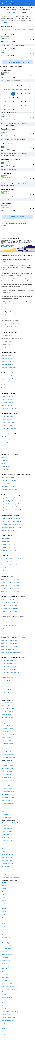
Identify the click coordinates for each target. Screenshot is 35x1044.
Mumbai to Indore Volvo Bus (9, 626)
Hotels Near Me (6, 977)
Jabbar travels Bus (6, 846)
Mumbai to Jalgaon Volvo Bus (9, 608)
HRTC (3, 897)
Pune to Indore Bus (6, 399)
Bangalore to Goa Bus (7, 711)
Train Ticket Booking (7, 954)
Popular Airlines (6, 980)
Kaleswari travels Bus (7, 854)
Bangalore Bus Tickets (7, 765)
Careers (4, 1008)
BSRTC (4, 917)
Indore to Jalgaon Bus (7, 382)
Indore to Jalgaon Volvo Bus (9, 605)
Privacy (4, 1003)
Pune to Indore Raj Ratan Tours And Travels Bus (15, 521)
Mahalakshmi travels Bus (8, 857)
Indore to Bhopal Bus (7, 416)
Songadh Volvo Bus (6, 690)
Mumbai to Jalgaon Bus (8, 385)
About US (4, 994)
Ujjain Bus (4, 457)
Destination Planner (7, 960)
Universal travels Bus (7, 834)
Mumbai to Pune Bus (7, 751)
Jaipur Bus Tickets (6, 812)
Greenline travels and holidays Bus (10, 823)
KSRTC (4, 911)
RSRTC (4, 909)
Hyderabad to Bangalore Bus (9, 726)
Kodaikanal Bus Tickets (8, 803)
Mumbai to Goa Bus (7, 714)
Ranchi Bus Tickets (6, 817)
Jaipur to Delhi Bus (6, 705)
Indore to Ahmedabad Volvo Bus (10, 672)
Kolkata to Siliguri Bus (7, 743)
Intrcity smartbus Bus (7, 860)
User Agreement (6, 1000)
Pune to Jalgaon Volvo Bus (9, 599)
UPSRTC (4, 888)
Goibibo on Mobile (6, 1014)
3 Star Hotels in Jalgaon (8, 544)
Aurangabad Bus (6, 440)
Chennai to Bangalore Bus (8, 734)
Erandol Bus (4, 449)
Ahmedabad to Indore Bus (8, 408)
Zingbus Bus (5, 843)
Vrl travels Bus (5, 837)
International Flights (7, 945)
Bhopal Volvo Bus (6, 687)
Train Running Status (7, 966)
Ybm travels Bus (6, 866)
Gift (3, 1031)
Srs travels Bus (5, 851)
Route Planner (5, 957)
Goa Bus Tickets (6, 762)
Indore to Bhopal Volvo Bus (9, 660)
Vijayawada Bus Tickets (8, 797)
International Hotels (7, 940)
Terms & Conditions (7, 997)
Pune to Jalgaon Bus (7, 376)
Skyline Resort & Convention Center (11, 559)
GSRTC (4, 906)
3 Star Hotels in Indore (7, 571)
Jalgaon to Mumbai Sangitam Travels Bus (13, 504)
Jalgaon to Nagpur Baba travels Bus (11, 501)
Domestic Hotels (6, 937)
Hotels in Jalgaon (6, 541)
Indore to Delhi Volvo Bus (8, 669)
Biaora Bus (4, 469)
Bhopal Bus (4, 460)
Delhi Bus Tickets (6, 774)
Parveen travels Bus (7, 828)
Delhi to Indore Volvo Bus (8, 629)
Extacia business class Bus (8, 863)
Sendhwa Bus (5, 466)
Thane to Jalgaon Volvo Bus (9, 611)
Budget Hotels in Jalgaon (8, 550)
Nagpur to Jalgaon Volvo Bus (9, 602)
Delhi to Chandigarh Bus (8, 720)
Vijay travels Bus (6, 872)
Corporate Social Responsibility (10, 1011)
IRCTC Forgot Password (8, 986)
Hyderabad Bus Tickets (7, 768)
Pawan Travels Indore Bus (8, 480)
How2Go (4, 1034)
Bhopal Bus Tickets (6, 814)
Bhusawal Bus (5, 443)
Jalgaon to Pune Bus (7, 355)
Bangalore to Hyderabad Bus (9, 728)
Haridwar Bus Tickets (7, 806)
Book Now (4, 269)
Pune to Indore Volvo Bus (8, 623)
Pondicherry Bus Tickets (8, 791)
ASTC (3, 903)
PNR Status (5, 969)
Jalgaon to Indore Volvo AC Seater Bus (12, 591)
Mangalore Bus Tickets (7, 800)
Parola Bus (4, 446)
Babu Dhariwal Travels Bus (9, 489)
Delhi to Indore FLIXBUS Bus (9, 530)
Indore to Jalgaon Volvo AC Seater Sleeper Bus (14, 582)
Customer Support (6, 1005)
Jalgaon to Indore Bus (7, 361)
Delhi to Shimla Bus (7, 740)
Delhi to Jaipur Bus (6, 731)
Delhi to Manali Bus (7, 702)
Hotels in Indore (5, 568)
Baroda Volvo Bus (6, 681)
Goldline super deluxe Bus (8, 869)
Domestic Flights (6, 943)
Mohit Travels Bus (6, 483)
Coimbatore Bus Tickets (8, 780)
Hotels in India (5, 974)
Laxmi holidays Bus (7, 875)
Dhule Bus (4, 437)
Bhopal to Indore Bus (7, 396)
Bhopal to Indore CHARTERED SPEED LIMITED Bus (16, 518)
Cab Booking (5, 951)
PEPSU (4, 920)
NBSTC (4, 929)
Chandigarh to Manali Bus (8, 757)
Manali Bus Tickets (6, 786)
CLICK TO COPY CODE (8, 247)
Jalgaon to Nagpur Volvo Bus (9, 649)
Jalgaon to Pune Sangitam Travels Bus (12, 498)
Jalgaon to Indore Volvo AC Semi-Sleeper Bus (14, 585)
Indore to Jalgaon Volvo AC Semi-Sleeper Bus (14, 588)
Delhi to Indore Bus (6, 405)
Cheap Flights (5, 963)
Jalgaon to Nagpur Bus (7, 365)
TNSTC (4, 885)
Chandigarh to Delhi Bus (8, 708)
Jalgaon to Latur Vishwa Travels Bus (11, 510)
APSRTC (4, 883)
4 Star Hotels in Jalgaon (8, 547)
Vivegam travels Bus (7, 831)
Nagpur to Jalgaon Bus (7, 379)
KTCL (3, 926)
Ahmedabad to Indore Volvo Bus (10, 632)
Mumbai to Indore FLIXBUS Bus (10, 524)
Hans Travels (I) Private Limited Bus (11, 477)
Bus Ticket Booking (6, 948)
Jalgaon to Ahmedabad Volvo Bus (11, 652)
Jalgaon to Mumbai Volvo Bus (9, 643)
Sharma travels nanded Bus (9, 849)
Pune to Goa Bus (6, 749)
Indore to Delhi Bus (6, 425)
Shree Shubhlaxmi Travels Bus (10, 486)
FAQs (3, 1023)
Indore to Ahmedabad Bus (8, 428)
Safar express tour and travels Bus (10, 877)
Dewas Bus (4, 463)
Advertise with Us (6, 1026)
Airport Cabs (5, 971)
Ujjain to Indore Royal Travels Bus (11, 527)
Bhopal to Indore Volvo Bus (9, 620)
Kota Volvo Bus (5, 693)
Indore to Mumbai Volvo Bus (9, 666)
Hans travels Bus (6, 825)
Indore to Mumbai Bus (7, 422)
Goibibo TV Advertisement (8, 1017)
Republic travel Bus (7, 840)
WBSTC (4, 923)
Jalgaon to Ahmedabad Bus (9, 367)
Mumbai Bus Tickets (7, 783)
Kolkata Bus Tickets (7, 788)
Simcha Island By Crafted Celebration (12, 565)
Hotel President (5, 538)
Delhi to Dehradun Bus (7, 717)
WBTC (3, 914)
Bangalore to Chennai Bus (8, 723)
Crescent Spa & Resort (7, 562)
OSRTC (4, 894)
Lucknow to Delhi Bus (7, 754)
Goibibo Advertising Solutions (9, 989)
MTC (3, 932)
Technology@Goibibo (7, 1020)
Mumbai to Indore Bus (7, 402)
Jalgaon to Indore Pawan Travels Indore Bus (14, 507)
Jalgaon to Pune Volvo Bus (9, 640)
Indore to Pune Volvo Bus (8, 663)
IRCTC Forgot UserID (7, 983)
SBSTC (4, 900)
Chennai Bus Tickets (7, 771)
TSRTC (4, 891)
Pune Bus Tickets (6, 794)
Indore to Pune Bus (6, 419)
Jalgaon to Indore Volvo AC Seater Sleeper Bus (14, 579)
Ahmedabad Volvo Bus (7, 684)
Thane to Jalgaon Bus (7, 388)
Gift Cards (4, 1029)
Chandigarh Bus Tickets (8, 809)
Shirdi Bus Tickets (6, 777)
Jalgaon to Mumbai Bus (8, 358)
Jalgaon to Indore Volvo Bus (9, 646)
